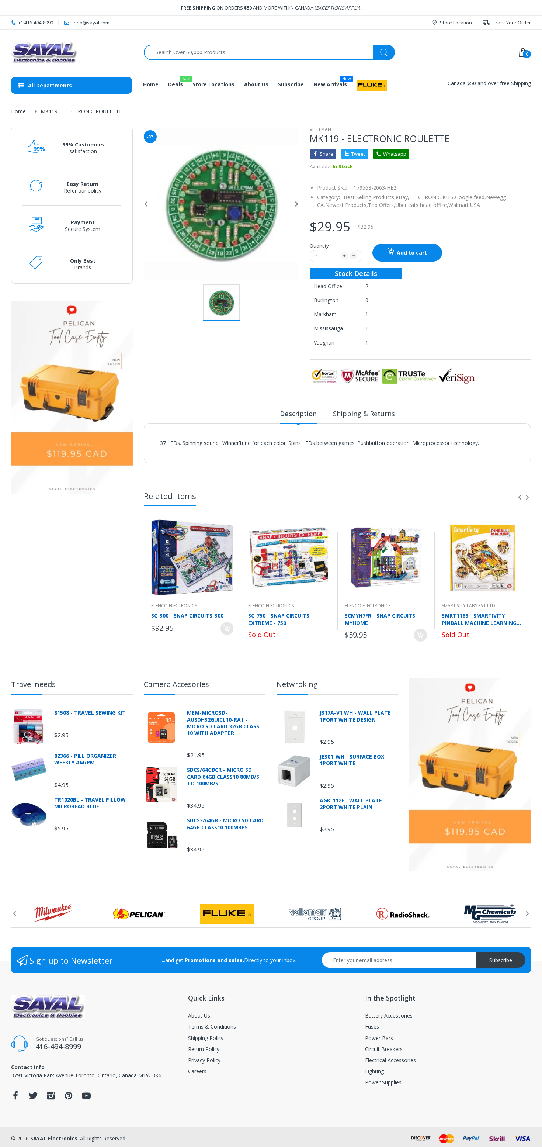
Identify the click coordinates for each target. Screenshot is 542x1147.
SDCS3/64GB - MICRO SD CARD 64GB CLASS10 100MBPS (225, 823)
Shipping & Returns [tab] (364, 413)
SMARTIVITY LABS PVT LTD (468, 605)
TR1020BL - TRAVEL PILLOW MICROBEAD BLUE (90, 803)
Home (18, 111)
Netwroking (297, 684)
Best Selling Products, (370, 197)
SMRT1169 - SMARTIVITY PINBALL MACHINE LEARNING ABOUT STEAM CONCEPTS (479, 619)
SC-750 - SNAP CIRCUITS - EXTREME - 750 (280, 619)
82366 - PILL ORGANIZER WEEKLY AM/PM (85, 759)
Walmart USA (464, 204)
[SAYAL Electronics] (72, 52)
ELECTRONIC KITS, (432, 197)
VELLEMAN (320, 129)
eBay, (402, 197)
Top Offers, (381, 204)
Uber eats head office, (421, 204)
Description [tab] (298, 413)
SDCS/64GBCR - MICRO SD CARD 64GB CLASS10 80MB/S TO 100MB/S (223, 777)
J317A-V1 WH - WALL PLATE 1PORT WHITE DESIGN (355, 716)
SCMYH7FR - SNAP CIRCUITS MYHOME (380, 619)
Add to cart (412, 252)
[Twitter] (33, 1097)
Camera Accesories (176, 684)
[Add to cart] (226, 628)
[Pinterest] (68, 1097)
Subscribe (500, 960)
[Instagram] (50, 1097)
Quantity (319, 245)
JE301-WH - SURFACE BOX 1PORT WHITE (352, 760)
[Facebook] (15, 1097)
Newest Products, (346, 204)
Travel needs (33, 684)
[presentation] (520, 497)
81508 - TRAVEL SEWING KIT (90, 712)
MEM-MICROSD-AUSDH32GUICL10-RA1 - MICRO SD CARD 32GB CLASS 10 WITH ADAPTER (223, 722)
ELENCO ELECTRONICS (174, 605)
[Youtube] (86, 1097)
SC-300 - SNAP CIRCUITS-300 (187, 615)
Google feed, (470, 197)
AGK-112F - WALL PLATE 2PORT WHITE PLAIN (351, 804)
